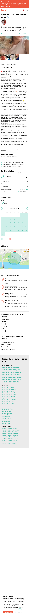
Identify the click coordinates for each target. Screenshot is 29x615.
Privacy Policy (19, 609)
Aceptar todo (8, 612)
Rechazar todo (19, 612)
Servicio (3, 200)
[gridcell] (22, 215)
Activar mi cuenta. (5, 6)
